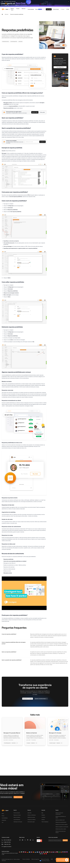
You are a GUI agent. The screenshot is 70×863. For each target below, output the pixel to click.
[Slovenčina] (65, 852)
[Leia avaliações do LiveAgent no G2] (39, 840)
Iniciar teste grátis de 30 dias (6, 797)
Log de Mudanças (17, 819)
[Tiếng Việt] (44, 853)
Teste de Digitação (45, 821)
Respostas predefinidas (8, 559)
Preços (3, 815)
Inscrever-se (42, 141)
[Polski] (57, 852)
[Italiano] (45, 852)
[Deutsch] (27, 852)
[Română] (61, 852)
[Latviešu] (51, 852)
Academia (43, 817)
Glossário (43, 815)
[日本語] (47, 852)
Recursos (23, 8)
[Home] (2, 14)
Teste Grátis (48, 9)
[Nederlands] (53, 852)
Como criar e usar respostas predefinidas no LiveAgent (15, 561)
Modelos (43, 819)
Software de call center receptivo (61, 824)
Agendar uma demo (18, 797)
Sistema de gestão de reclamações (62, 826)
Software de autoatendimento (61, 822)
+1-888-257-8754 (7, 842)
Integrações (4, 820)
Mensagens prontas (8, 572)
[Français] (39, 852)
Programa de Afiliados (31, 819)
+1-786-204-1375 (6, 844)
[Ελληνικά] (29, 852)
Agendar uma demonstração (40, 698)
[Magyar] (43, 852)
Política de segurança (35, 859)
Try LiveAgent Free (60, 67)
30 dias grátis (42, 112)
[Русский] (63, 852)
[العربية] (19, 852)
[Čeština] (23, 852)
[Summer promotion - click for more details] (35, 3)
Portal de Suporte (17, 812)
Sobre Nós (29, 812)
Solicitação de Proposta (18, 821)
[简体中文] (46, 853)
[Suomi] (37, 852)
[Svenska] (40, 853)
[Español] (33, 852)
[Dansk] (25, 852)
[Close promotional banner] (68, 2)
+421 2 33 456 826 (7, 840)
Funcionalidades (5, 817)
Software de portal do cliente (61, 828)
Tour (2, 822)
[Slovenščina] (67, 852)
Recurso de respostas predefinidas (16, 14)
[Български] (21, 852)
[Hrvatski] (41, 852)
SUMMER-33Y (17, 5)
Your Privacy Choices (45, 860)
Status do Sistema (17, 817)
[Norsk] (55, 852)
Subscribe (65, 840)
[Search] (44, 9)
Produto (17, 8)
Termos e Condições (26, 859)
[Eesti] (35, 852)
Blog (42, 812)
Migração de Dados (17, 815)
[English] (31, 852)
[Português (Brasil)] (59, 852)
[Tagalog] (42, 853)
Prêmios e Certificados (32, 815)
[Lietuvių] (49, 852)
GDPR (52, 859)
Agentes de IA (12, 9)
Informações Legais (31, 821)
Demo (3, 813)
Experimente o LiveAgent (27, 698)
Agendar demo (35, 112)
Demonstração (56, 9)
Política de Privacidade (45, 859)
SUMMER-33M (6, 5)
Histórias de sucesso (31, 817)
